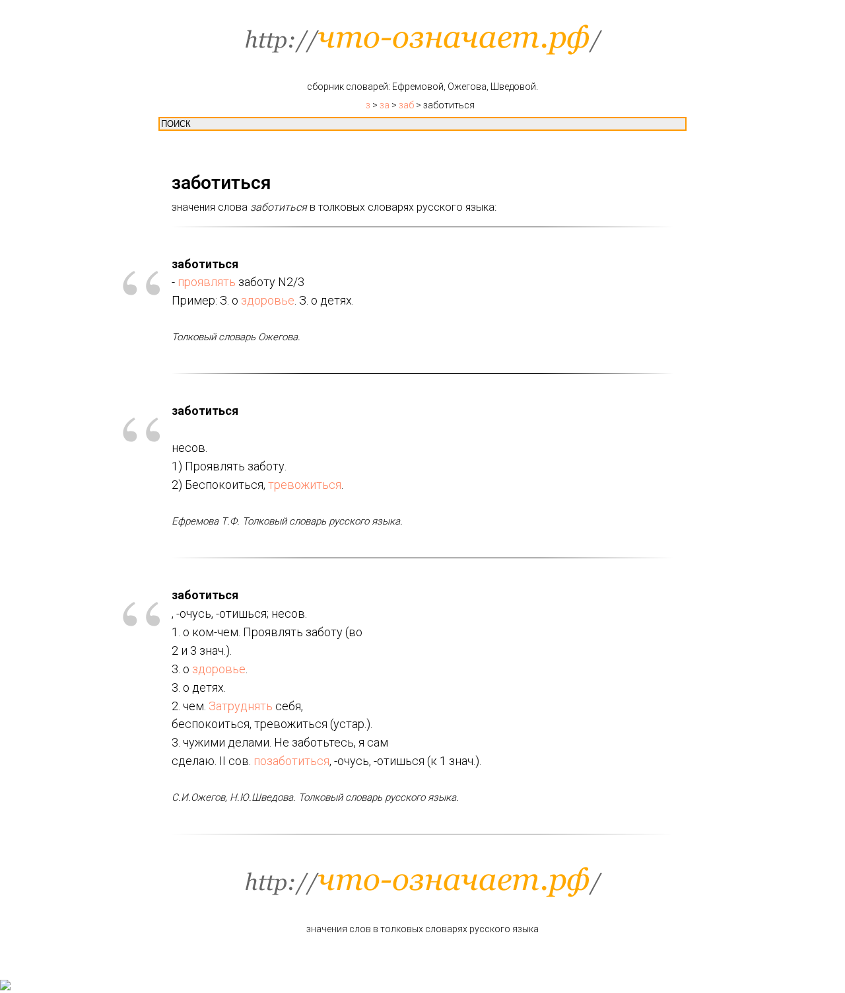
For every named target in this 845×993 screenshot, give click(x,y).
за (384, 105)
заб (406, 105)
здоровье (267, 300)
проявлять (207, 282)
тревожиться (304, 485)
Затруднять (241, 706)
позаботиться (291, 761)
